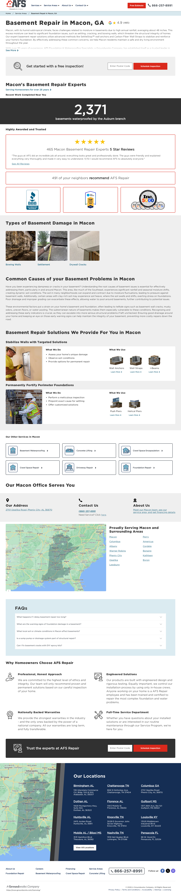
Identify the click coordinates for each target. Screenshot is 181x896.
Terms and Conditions (131, 890)
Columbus (114, 541)
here (103, 515)
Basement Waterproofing (48, 873)
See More (11, 50)
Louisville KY (149, 817)
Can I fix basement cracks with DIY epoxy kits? (39, 645)
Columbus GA (150, 785)
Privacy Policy (114, 890)
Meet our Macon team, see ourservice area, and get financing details (154, 511)
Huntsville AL (82, 817)
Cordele (147, 546)
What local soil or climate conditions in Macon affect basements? (48, 631)
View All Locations (85, 848)
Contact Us (80, 5)
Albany (113, 546)
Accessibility (147, 890)
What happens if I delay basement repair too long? (41, 617)
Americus (148, 541)
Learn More (116, 372)
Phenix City (115, 555)
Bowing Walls (13, 264)
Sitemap (157, 890)
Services (35, 5)
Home (8, 13)
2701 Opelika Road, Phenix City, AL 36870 (29, 510)
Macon (113, 537)
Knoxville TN (115, 817)
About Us (66, 5)
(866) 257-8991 (87, 511)
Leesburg (114, 564)
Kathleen (148, 555)
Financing (70, 869)
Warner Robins (117, 551)
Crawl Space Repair (75, 873)
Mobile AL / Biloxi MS (87, 832)
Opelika (113, 560)
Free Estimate (137, 5)
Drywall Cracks (78, 264)
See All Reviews (20, 164)
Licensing (167, 890)
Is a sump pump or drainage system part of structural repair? (46, 638)
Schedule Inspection (150, 66)
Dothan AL (81, 801)
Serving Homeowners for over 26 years (28, 89)
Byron (146, 560)
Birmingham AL (84, 785)
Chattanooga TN (118, 785)
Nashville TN (115, 832)
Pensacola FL (149, 832)
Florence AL (115, 801)
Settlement (44, 264)
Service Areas (50, 5)
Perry (146, 537)
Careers (39, 869)
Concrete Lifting (97, 873)
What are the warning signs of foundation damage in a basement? (49, 624)
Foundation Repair (15, 873)
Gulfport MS (149, 801)
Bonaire (147, 551)
